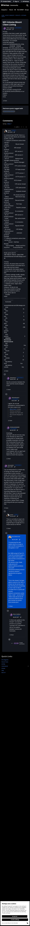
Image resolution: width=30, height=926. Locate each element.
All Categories (5, 659)
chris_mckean (10, 28)
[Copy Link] (13, 29)
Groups (3, 668)
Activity (3, 664)
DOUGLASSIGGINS (14, 427)
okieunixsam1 (15, 397)
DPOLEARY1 (11, 465)
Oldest (9, 124)
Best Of (3, 672)
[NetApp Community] (9, 5)
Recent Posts (5, 662)
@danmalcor (13, 409)
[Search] (27, 5)
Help (3, 670)
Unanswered (15, 666)
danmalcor (13, 377)
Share (5, 101)
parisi (9, 130)
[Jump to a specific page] (26, 127)
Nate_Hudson (17, 614)
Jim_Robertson (16, 536)
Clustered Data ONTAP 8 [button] (9, 111)
